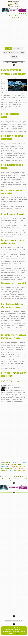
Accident (14, 462)
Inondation (3, 470)
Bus (15, 464)
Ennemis (13, 466)
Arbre (12, 464)
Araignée (8, 470)
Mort (3, 468)
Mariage (23, 470)
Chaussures (18, 462)
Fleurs (11, 468)
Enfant (24, 466)
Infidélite (3, 472)
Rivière (7, 468)
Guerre (21, 468)
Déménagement (5, 466)
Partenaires (16, 633)
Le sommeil (20, 52)
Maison (11, 470)
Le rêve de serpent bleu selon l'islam (10, 382)
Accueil (9, 48)
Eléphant (15, 470)
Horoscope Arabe (9, 52)
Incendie (19, 470)
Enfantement (4, 464)
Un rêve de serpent (6, 380)
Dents (19, 464)
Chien (24, 462)
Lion (4, 462)
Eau (10, 466)
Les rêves (14, 57)
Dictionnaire (17, 48)
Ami (2, 462)
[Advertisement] (14, 32)
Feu (7, 472)
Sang (9, 464)
